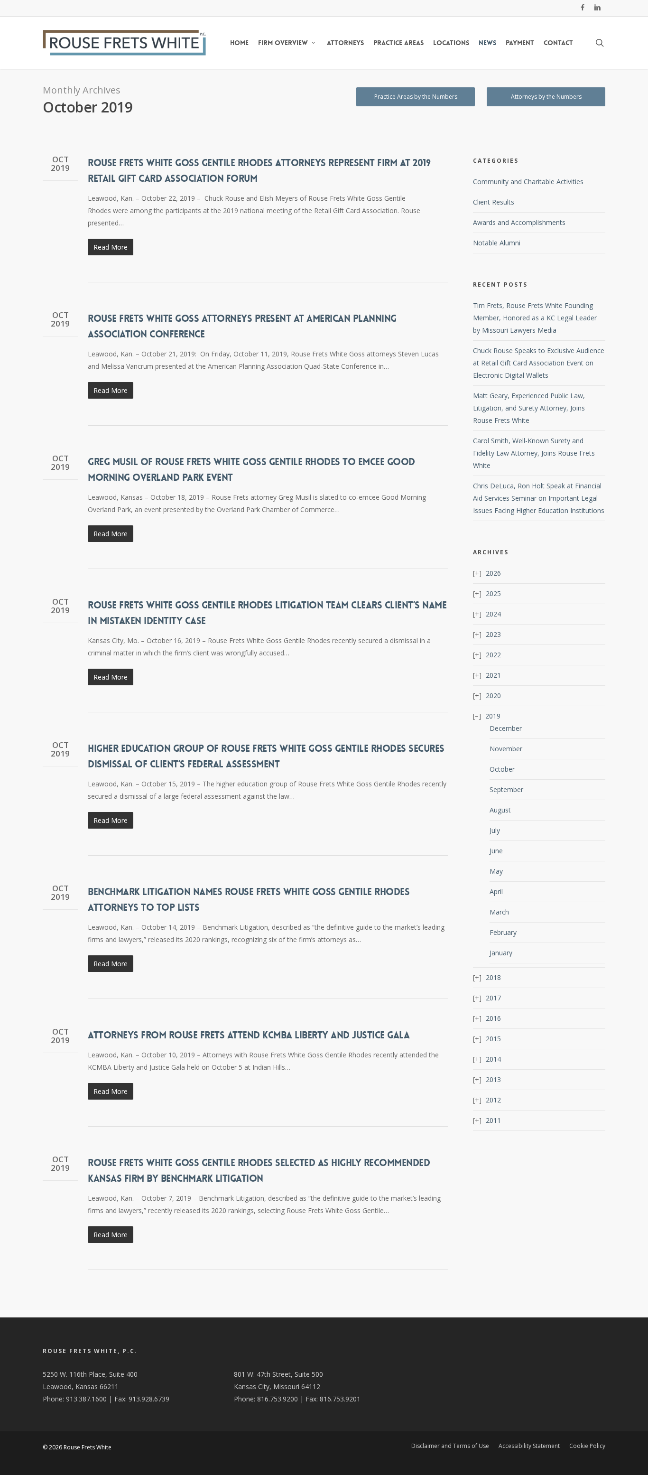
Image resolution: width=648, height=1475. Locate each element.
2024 (493, 613)
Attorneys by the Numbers (546, 97)
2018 (493, 977)
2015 (493, 1038)
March (499, 911)
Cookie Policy (587, 1446)
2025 (493, 593)
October (502, 769)
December (506, 728)
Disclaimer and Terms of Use (450, 1446)
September (506, 789)
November (506, 748)
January (501, 952)
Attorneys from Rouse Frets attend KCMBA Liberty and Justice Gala (248, 1035)
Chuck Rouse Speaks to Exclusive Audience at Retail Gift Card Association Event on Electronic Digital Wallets (538, 363)
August (500, 809)
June (496, 850)
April (496, 891)
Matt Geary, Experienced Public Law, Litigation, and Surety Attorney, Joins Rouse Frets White (529, 408)
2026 (493, 573)
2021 (493, 675)
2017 (493, 997)
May (496, 871)
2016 (493, 1018)
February (503, 932)
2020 (493, 695)
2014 (493, 1059)
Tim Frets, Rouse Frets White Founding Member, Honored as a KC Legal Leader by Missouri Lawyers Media (535, 318)
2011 (493, 1120)
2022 (493, 654)
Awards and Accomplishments (519, 222)
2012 (493, 1099)
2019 (492, 715)
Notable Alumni (496, 242)
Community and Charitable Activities (528, 181)
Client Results (493, 201)
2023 (493, 634)
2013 (493, 1079)
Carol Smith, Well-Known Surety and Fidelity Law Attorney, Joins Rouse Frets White (534, 453)
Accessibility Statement (529, 1446)
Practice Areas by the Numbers (415, 97)
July (495, 830)
